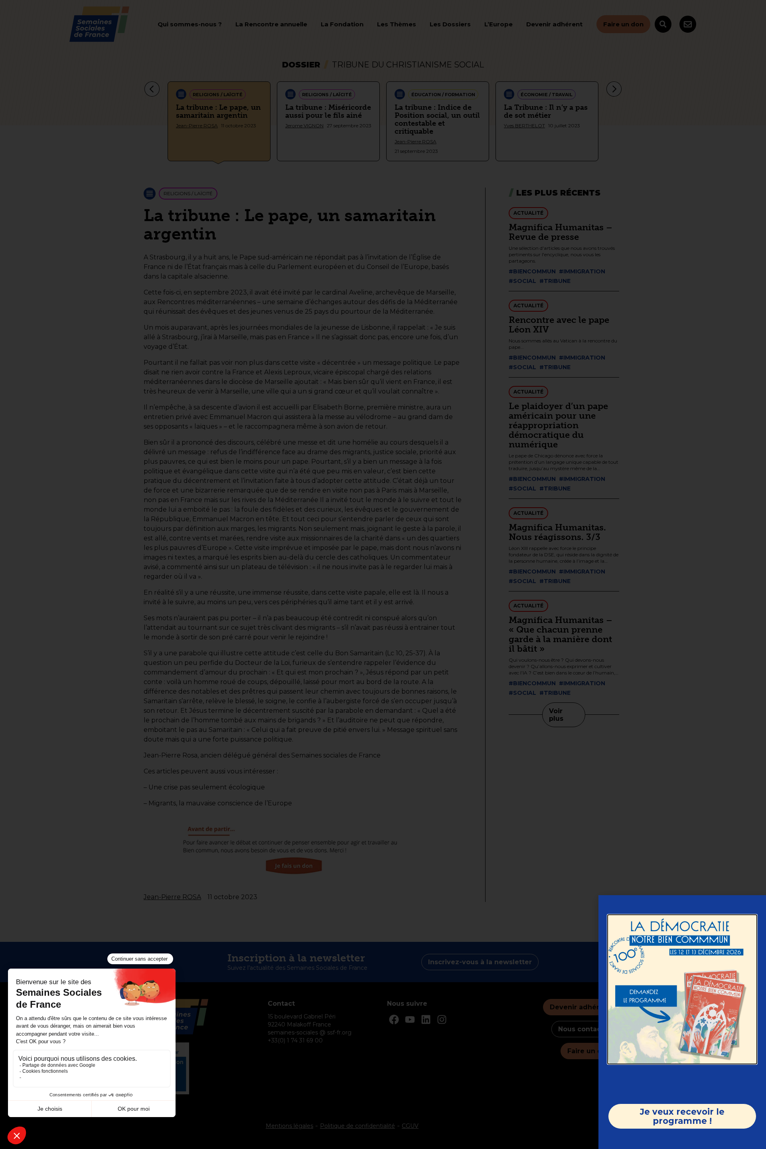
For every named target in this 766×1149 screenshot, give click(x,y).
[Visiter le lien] (682, 989)
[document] (383, 574)
